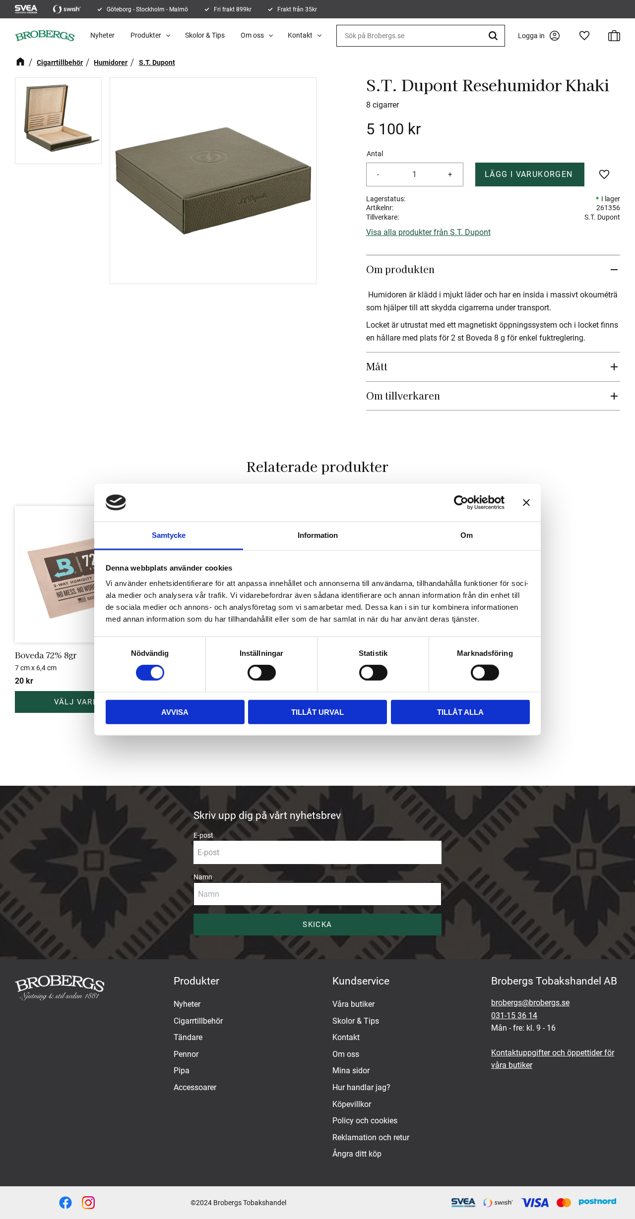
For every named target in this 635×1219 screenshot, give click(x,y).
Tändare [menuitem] (188, 1037)
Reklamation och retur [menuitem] (370, 1137)
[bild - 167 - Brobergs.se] (65, 1202)
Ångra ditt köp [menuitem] (356, 1154)
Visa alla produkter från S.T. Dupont (428, 232)
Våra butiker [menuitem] (353, 1004)
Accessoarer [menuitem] (195, 1087)
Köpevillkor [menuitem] (351, 1104)
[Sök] (495, 35)
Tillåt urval (317, 711)
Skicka (317, 924)
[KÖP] (530, 174)
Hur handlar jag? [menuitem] (361, 1087)
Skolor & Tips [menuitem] (205, 35)
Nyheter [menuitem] (102, 35)
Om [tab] (466, 535)
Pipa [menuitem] (182, 1070)
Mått (376, 366)
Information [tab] (318, 535)
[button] (584, 35)
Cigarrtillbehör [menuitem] (198, 1021)
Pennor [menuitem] (186, 1054)
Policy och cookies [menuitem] (364, 1120)
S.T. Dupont (602, 217)
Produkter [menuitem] (145, 35)
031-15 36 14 (514, 1015)
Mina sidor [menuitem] (351, 1070)
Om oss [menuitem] (252, 35)
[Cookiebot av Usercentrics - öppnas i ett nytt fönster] (461, 502)
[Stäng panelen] (526, 502)
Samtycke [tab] (169, 535)
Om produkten (400, 269)
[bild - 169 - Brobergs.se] (88, 1202)
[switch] (262, 673)
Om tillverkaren (403, 396)
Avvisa (175, 711)
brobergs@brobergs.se (530, 1002)
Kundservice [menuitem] (360, 981)
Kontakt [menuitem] (300, 35)
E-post (203, 835)
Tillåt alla (460, 711)
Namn (202, 877)
